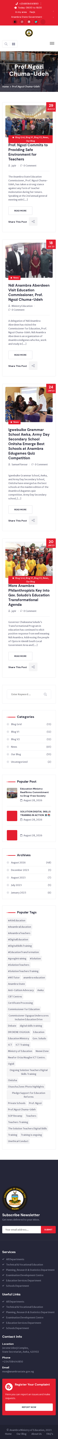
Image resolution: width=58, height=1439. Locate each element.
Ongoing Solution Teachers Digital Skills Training (29, 1072)
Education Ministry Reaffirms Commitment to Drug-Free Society (34, 792)
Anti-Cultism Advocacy (21, 990)
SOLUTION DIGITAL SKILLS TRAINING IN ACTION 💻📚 (35, 813)
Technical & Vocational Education (24, 1264)
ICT (10, 1044)
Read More (20, 210)
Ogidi (11, 1063)
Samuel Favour (20, 464)
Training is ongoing (31, 1134)
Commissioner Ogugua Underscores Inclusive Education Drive (29, 1017)
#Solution (35, 958)
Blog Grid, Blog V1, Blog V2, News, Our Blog (32, 139)
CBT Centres (15, 996)
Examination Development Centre (24, 1275)
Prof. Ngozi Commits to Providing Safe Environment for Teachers (28, 152)
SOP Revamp (15, 1115)
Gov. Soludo (39, 1038)
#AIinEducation (16, 920)
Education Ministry (18, 1038)
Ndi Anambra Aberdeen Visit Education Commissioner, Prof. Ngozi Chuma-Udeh (29, 292)
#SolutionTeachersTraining (23, 971)
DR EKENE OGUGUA (19, 1032)
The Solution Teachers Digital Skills (27, 1128)
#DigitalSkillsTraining (20, 945)
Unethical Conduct (18, 1141)
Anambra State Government (26, 16)
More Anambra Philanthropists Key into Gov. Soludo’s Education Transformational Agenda (29, 595)
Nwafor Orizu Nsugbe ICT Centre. (26, 1057)
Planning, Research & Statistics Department (30, 1269)
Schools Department (17, 1285)
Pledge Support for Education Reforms (28, 1094)
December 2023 (31, 870)
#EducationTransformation (23, 952)
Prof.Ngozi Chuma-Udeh (26, 86)
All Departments (15, 1259)
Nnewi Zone (42, 1051)
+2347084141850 (12, 1361)
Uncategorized (31, 761)
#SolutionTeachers (18, 964)
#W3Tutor (14, 977)
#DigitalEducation (18, 939)
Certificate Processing (20, 1002)
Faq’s (32, 12)
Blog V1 (31, 731)
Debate (12, 1025)
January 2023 (31, 892)
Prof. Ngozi (35, 1103)
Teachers (31, 1115)
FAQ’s (50, 1433)
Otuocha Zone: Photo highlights (26, 1086)
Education (38, 1032)
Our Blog (31, 754)
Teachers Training (18, 1122)
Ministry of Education (20, 1051)
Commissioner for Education (24, 1009)
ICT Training (22, 1044)
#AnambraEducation (19, 926)
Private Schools (16, 1103)
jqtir (14, 165)
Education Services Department (23, 1280)
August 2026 (31, 862)
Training (12, 1134)
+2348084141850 (29, 3)
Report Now (29, 1407)
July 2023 (31, 885)
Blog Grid (31, 724)
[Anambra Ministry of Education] (29, 32)
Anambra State (16, 983)
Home (5, 86)
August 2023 (31, 877)
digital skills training (31, 1025)
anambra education (34, 977)
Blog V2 (31, 739)
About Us (36, 1433)
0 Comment (29, 165)
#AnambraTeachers (19, 933)
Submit (48, 1229)
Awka (40, 990)
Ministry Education (22, 305)
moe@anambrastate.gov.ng (18, 1371)
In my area (21, 12)
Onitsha (12, 1080)
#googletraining (17, 958)
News (16, 277)
